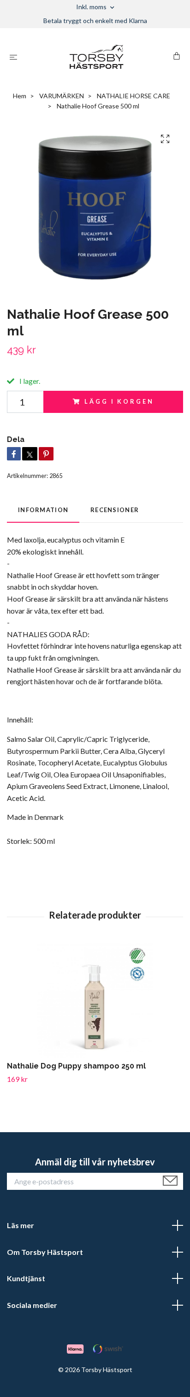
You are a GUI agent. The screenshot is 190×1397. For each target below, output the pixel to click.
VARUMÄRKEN (61, 96)
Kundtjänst (26, 1278)
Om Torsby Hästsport (45, 1252)
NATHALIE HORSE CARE (133, 96)
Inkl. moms (92, 7)
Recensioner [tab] (114, 509)
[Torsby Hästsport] (97, 57)
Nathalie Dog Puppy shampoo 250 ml (76, 1066)
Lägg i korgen (119, 401)
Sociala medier (32, 1305)
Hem (19, 96)
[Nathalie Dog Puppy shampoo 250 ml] (95, 1000)
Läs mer (20, 1225)
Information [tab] (43, 509)
